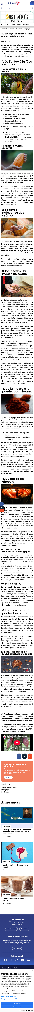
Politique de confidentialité (9, 999)
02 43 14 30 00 (18, 920)
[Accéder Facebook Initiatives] (5, 960)
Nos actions (4, 24)
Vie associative (15, 24)
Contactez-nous (10, 929)
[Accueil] (14, 3)
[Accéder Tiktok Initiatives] (17, 960)
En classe (4, 792)
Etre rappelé (25, 929)
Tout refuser (17, 1007)
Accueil (3, 29)
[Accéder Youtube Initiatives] (22, 960)
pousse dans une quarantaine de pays (17, 105)
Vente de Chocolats (8, 787)
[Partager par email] (2, 510)
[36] (24, 756)
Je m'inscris (17, 948)
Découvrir (8, 777)
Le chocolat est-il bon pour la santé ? (15, 866)
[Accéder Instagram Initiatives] (11, 960)
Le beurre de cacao (13, 433)
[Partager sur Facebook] (2, 504)
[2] (30, 756)
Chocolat (19, 29)
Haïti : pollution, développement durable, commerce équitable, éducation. (17, 832)
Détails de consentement (8, 996)
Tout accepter (17, 1003)
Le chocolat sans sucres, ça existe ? (15, 899)
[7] (19, 756)
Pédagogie (26, 24)
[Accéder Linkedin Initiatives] (28, 960)
